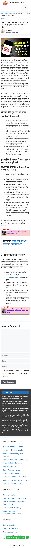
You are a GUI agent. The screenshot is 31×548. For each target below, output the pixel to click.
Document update (9, 495)
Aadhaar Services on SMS (13, 484)
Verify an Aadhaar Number (13, 447)
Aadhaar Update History (12, 508)
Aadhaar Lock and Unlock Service (15, 480)
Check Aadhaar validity (11, 470)
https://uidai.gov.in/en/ (14, 277)
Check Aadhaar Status (11, 528)
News (6, 13)
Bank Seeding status (10, 466)
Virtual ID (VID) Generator (13, 463)
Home (2, 13)
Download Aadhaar (10, 532)
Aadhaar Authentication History (14, 477)
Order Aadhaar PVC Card (12, 535)
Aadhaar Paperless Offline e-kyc (15, 460)
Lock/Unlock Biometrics (11, 473)
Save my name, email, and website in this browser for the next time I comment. (16, 373)
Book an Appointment (11, 525)
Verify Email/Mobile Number (13, 450)
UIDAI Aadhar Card (17, 3)
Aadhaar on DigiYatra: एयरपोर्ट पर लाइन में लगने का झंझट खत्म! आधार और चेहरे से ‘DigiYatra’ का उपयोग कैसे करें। (15, 403)
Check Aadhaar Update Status (14, 498)
